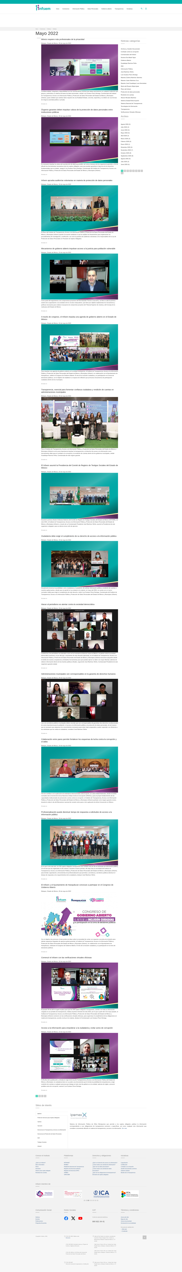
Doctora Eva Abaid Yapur (128, 57)
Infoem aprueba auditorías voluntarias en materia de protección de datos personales (76, 180)
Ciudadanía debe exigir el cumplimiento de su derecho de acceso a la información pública (78, 536)
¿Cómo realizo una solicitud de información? (103, 1164)
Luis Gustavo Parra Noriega (129, 74)
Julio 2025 (124, 161)
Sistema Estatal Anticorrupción (130, 100)
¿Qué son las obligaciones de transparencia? (104, 1172)
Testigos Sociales (42, 1142)
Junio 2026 (124, 130)
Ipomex (40, 1113)
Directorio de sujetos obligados (100, 1174)
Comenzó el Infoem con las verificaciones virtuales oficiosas (66, 958)
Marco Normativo (40, 1164)
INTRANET (67, 1162)
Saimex (39, 1121)
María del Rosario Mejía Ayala (130, 86)
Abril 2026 (124, 135)
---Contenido (124, 1231)
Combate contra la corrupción (130, 51)
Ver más (124, 1128)
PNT (39, 1138)
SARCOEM (67, 1174)
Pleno (37, 1166)
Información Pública (78, 9)
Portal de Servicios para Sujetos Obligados (49, 1117)
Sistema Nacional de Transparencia (131, 103)
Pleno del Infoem (126, 89)
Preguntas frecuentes (41, 1223)
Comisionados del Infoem (128, 54)
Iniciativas (130, 9)
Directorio (38, 1168)
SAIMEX (66, 1172)
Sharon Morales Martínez (128, 97)
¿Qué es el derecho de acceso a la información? (104, 1162)
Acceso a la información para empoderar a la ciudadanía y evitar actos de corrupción (77, 1028)
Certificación (124, 1164)
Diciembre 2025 (125, 147)
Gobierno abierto (106, 9)
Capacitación (124, 1162)
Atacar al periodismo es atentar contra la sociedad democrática (67, 604)
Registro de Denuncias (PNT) (71, 1170)
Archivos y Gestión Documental (130, 49)
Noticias (49, 28)
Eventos (38, 1219)
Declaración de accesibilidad (128, 1223)
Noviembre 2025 (126, 150)
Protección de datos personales (130, 92)
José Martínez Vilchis (127, 72)
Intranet (39, 1146)
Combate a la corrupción (127, 1166)
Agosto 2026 (124, 124)
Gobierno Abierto (126, 60)
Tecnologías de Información (129, 106)
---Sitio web (124, 1229)
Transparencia (119, 9)
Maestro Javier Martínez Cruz (130, 80)
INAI (122, 66)
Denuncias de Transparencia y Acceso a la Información (52, 1130)
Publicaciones (39, 1221)
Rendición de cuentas (127, 95)
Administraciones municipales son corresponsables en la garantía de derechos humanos (78, 674)
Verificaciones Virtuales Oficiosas (131, 112)
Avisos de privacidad (126, 1221)
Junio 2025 (124, 164)
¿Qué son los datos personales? (100, 1166)
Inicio (57, 9)
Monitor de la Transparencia (128, 1172)
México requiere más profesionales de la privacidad (62, 39)
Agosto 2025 (124, 158)
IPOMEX (66, 1164)
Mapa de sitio (124, 1219)
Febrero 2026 (125, 141)
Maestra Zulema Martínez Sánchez (131, 77)
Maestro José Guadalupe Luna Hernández (133, 83)
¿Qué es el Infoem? (41, 1162)
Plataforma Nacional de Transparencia (74, 1166)
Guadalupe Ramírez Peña (128, 63)
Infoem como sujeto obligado (43, 1170)
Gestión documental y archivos (129, 1168)
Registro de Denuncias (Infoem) (72, 1168)
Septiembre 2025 (126, 156)
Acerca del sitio (125, 1217)
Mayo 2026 (124, 133)
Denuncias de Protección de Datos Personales (50, 1134)
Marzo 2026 (124, 138)
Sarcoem (40, 1125)
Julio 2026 (124, 127)
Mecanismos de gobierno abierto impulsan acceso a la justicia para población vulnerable (78, 249)
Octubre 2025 (125, 153)
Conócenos (65, 9)
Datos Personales (93, 9)
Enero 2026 (124, 144)
